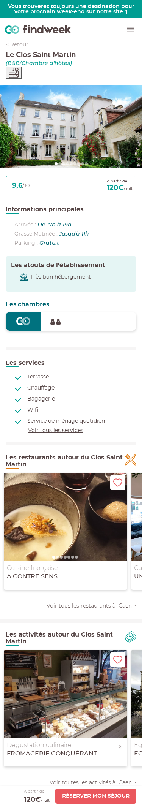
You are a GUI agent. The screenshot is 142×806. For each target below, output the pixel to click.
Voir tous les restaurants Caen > (91, 605)
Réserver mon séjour (96, 796)
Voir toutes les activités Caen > (93, 782)
